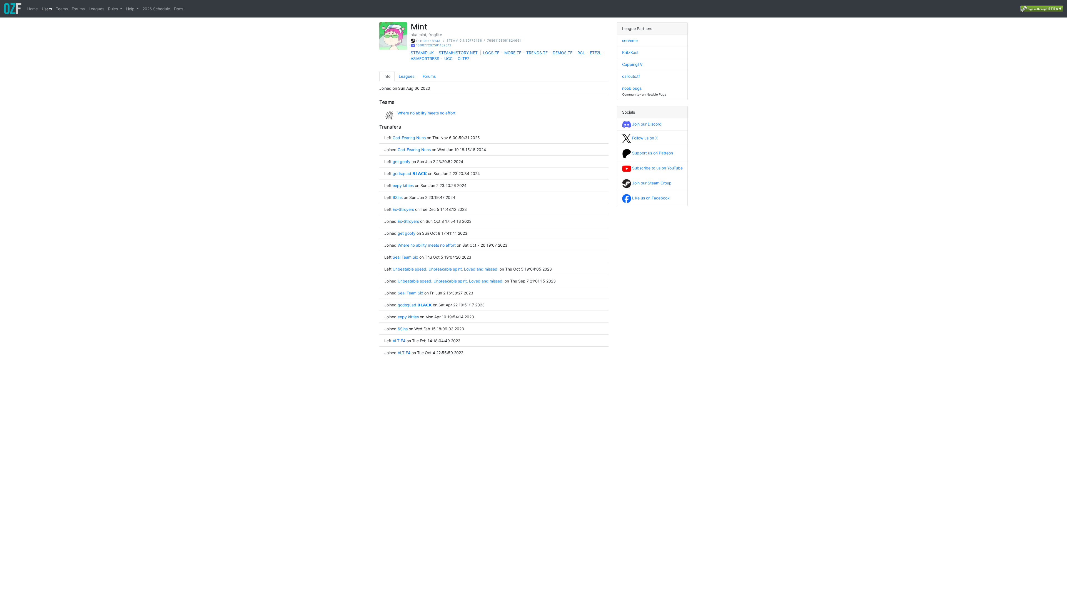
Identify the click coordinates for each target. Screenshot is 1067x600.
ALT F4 (399, 340)
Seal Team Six (405, 257)
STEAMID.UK (422, 52)
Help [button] (131, 8)
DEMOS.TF (562, 52)
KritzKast (630, 52)
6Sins (398, 197)
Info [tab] (386, 76)
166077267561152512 (434, 45)
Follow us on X (644, 138)
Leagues (96, 8)
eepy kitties (404, 185)
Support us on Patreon (652, 153)
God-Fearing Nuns (409, 137)
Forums (78, 8)
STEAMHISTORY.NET (458, 52)
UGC (448, 58)
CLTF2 (463, 58)
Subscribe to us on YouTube (657, 168)
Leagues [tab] (406, 76)
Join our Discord (646, 124)
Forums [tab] (429, 76)
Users (47, 8)
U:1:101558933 (428, 41)
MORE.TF (512, 52)
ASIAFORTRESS (425, 58)
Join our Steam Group (651, 183)
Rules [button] (113, 8)
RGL (581, 52)
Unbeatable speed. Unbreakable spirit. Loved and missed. (445, 269)
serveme (630, 40)
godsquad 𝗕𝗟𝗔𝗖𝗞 (410, 173)
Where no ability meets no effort (426, 113)
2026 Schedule (156, 8)
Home (32, 8)
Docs (178, 8)
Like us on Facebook (650, 198)
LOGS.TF (491, 52)
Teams (62, 8)
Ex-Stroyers (403, 209)
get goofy (401, 161)
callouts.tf (631, 76)
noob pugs (632, 88)
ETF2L (595, 52)
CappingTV (632, 64)
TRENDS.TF (537, 52)
